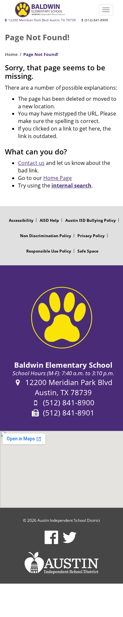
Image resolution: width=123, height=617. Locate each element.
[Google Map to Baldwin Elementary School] (61, 469)
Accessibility (21, 220)
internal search (71, 185)
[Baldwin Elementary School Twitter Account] (69, 541)
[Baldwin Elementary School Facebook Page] (51, 541)
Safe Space (87, 251)
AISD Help (49, 220)
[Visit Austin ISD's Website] (61, 563)
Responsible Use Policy (48, 251)
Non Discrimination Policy (45, 235)
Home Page (57, 178)
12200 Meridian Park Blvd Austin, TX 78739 (41, 20)
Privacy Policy (91, 235)
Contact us (31, 163)
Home (11, 54)
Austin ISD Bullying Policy (90, 220)
